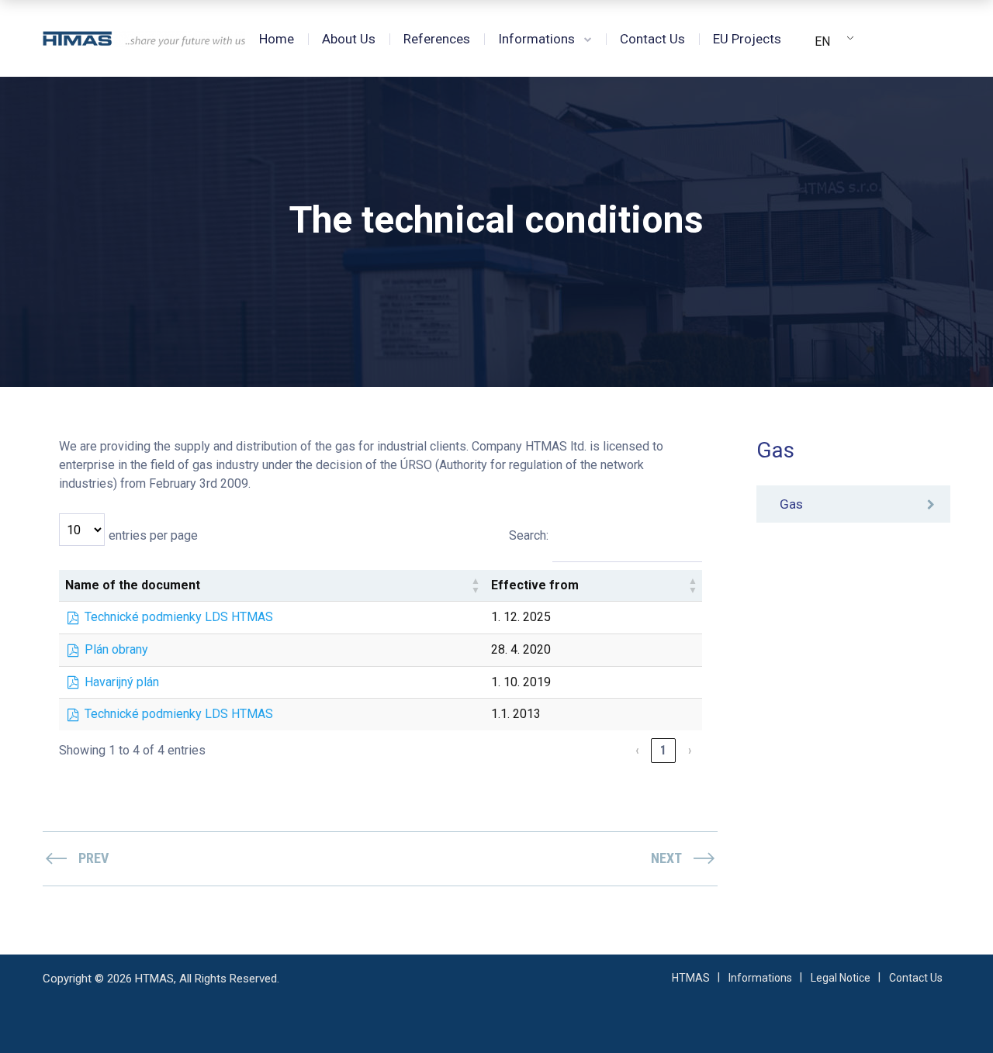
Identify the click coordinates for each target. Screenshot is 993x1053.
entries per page (153, 535)
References (436, 39)
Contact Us (652, 39)
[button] (475, 585)
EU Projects (747, 39)
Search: (528, 535)
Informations (536, 39)
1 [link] (663, 750)
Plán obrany (116, 649)
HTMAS (691, 978)
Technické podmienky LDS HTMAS (179, 616)
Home (276, 39)
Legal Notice (840, 978)
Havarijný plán (122, 682)
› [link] (689, 750)
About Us (348, 39)
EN (822, 41)
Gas (791, 504)
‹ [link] (637, 750)
